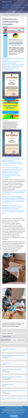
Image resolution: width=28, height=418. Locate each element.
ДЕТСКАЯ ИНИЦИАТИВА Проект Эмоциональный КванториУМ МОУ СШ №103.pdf (14, 192)
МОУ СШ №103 (7, 2)
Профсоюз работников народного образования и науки (13, 398)
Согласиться (14, 416)
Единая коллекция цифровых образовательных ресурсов (12, 370)
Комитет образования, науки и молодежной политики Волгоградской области (13, 356)
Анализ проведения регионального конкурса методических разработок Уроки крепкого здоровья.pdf (13, 159)
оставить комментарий (18, 340)
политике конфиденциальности (14, 413)
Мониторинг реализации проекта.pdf (13, 66)
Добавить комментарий (7, 333)
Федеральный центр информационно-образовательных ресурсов (13, 391)
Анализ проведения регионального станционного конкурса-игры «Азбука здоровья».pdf (12, 163)
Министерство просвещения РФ (8, 349)
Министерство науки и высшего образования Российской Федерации (11, 377)
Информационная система (7, 384)
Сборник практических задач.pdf (12, 71)
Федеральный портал (6, 362)
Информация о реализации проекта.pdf (14, 64)
